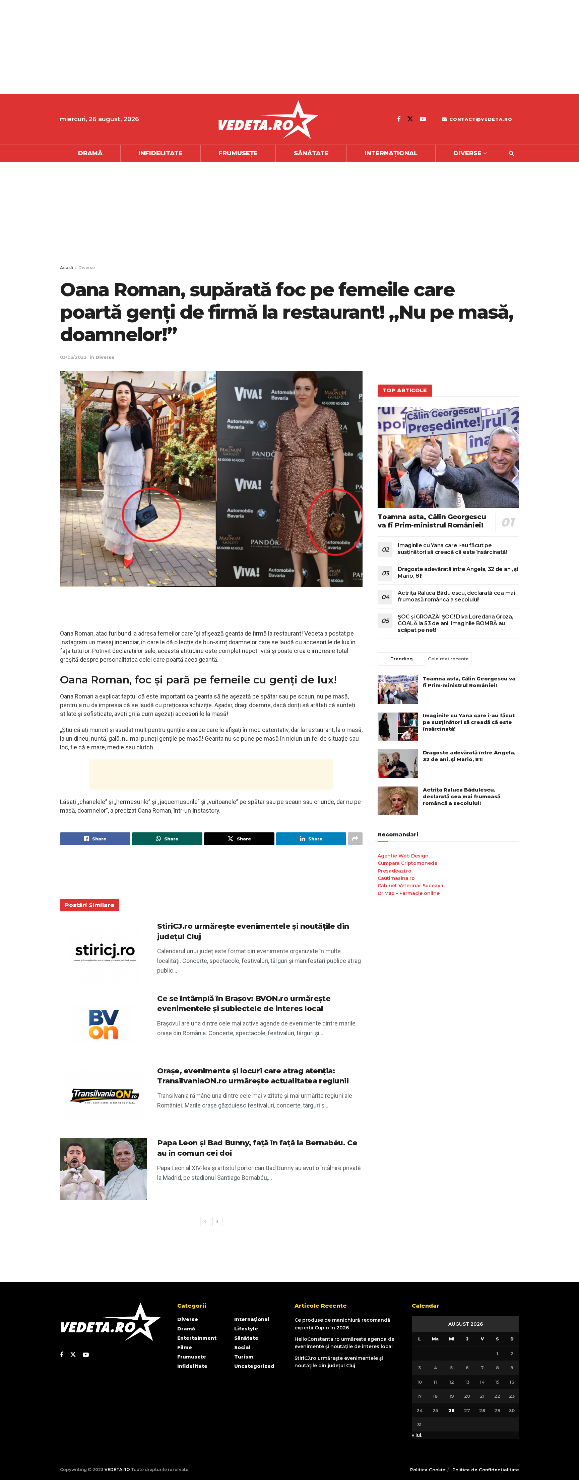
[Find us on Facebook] (398, 119)
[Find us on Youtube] (423, 119)
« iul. (417, 1435)
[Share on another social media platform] (355, 838)
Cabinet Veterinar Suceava (410, 886)
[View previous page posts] (205, 1221)
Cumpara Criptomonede (407, 863)
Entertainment (196, 1338)
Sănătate (311, 153)
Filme (184, 1347)
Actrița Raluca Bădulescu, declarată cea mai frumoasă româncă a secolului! (456, 596)
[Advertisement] (201, 47)
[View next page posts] (217, 1221)
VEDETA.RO (117, 1469)
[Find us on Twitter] (410, 119)
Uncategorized (254, 1366)
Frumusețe (238, 153)
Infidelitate (160, 153)
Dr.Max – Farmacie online (409, 893)
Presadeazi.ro (394, 871)
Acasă (66, 267)
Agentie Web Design (403, 856)
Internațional (391, 153)
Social (242, 1347)
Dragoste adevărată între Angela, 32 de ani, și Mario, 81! (469, 755)
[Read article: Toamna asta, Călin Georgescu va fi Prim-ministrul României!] (448, 457)
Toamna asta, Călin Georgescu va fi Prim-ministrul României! (432, 521)
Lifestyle (246, 1329)
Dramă (90, 153)
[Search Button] (511, 153)
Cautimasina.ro (396, 878)
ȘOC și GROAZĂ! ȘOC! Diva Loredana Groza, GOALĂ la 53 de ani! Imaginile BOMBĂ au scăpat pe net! (455, 623)
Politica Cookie (427, 1469)
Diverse (467, 153)
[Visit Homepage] (268, 119)
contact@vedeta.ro (480, 119)
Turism (243, 1357)
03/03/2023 (73, 357)
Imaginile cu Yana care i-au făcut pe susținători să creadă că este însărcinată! (452, 548)
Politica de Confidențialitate (485, 1469)
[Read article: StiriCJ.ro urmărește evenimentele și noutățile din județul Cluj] (103, 952)
